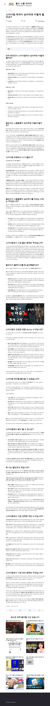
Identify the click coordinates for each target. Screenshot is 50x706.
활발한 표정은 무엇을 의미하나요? (13, 620)
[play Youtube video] (25, 314)
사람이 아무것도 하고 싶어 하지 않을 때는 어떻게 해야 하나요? (14, 639)
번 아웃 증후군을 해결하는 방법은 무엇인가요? (34, 621)
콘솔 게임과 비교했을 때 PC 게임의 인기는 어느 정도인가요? (15, 657)
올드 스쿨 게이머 (24, 3)
